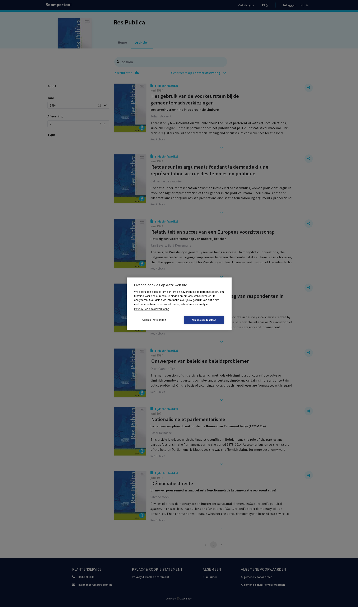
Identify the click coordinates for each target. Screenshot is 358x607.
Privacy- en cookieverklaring (151, 308)
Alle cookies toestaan (204, 320)
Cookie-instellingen (154, 319)
